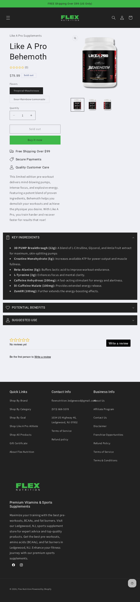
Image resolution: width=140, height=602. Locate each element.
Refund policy (60, 439)
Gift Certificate (19, 443)
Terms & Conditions (105, 460)
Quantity (14, 108)
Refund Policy (102, 443)
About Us (99, 400)
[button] (8, 17)
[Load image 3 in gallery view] (107, 104)
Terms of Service (62, 430)
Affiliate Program (104, 409)
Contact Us (100, 417)
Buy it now (35, 140)
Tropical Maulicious (28, 91)
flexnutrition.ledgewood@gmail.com (74, 400)
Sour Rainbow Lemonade (31, 100)
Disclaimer (100, 426)
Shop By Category (20, 409)
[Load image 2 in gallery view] (92, 104)
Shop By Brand (19, 400)
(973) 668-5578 (60, 409)
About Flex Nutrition (22, 451)
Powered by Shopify (41, 589)
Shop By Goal (18, 417)
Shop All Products (21, 434)
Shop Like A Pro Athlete (24, 426)
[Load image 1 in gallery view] (77, 104)
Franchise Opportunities (108, 434)
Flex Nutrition (25, 589)
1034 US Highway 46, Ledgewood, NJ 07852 (65, 420)
